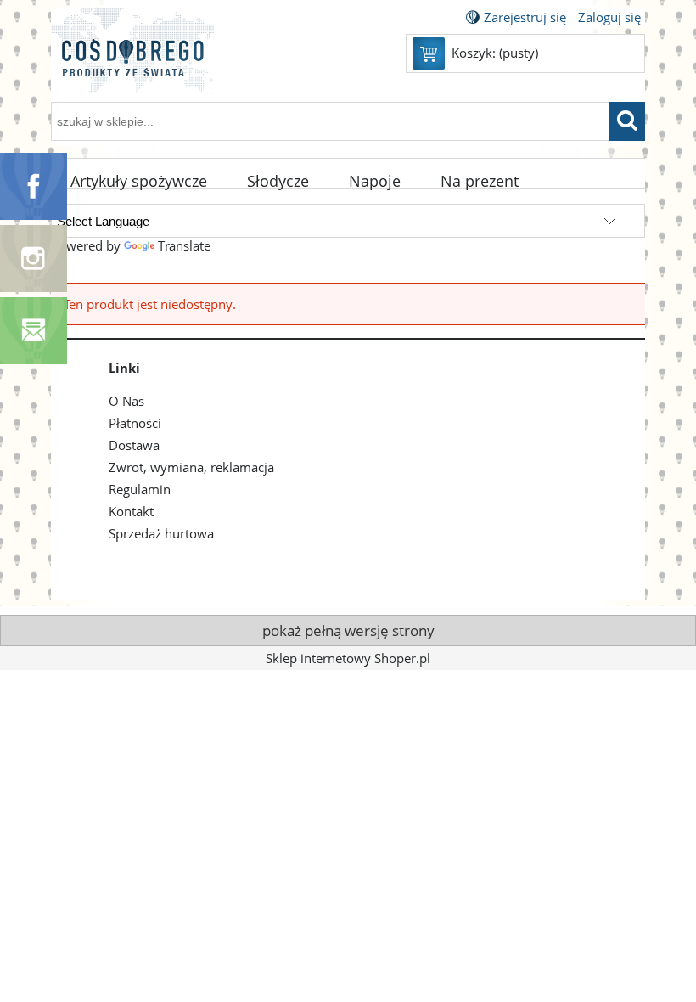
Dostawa (134, 444)
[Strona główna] (132, 61)
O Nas (126, 400)
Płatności (135, 422)
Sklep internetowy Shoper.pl (348, 658)
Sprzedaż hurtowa (161, 533)
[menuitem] (139, 182)
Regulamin (140, 489)
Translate (184, 245)
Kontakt (131, 511)
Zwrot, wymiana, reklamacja (191, 467)
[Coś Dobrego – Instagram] (33, 257)
